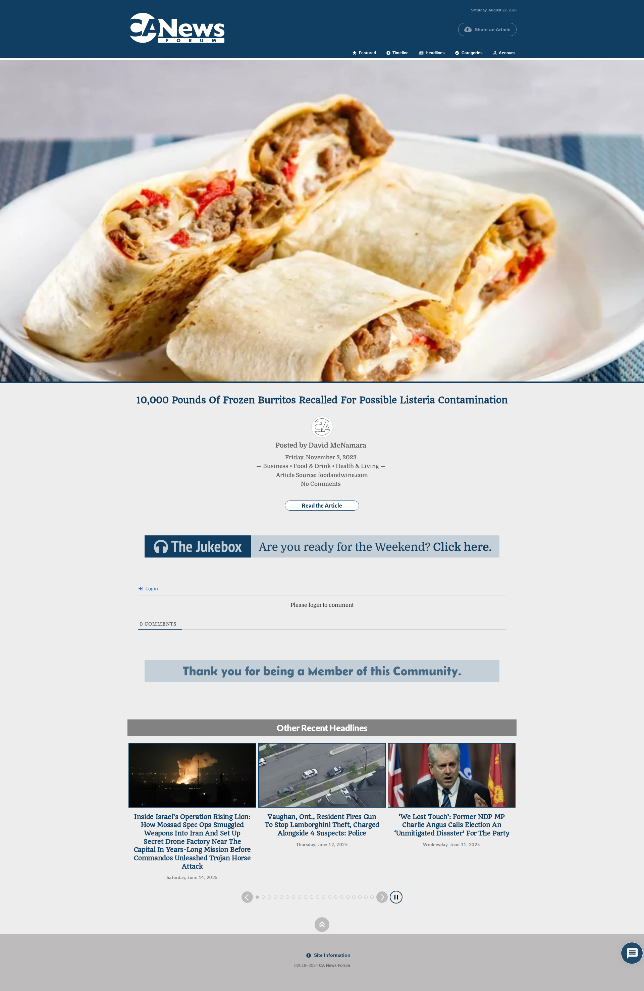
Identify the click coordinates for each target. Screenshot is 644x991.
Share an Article (493, 29)
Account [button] (506, 53)
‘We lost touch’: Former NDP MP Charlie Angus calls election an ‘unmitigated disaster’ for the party (321, 825)
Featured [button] (367, 53)
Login (151, 588)
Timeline (400, 53)
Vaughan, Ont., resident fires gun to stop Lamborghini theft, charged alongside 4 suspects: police (192, 825)
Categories (472, 53)
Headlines (435, 53)
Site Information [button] (332, 955)
